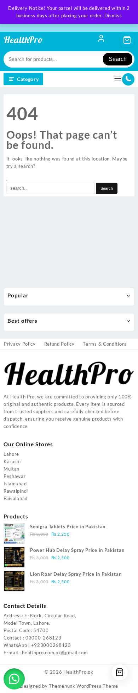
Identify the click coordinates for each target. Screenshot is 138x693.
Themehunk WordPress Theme (83, 686)
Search (118, 59)
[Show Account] (101, 39)
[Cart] (127, 40)
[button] (14, 678)
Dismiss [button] (113, 15)
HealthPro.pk (78, 672)
